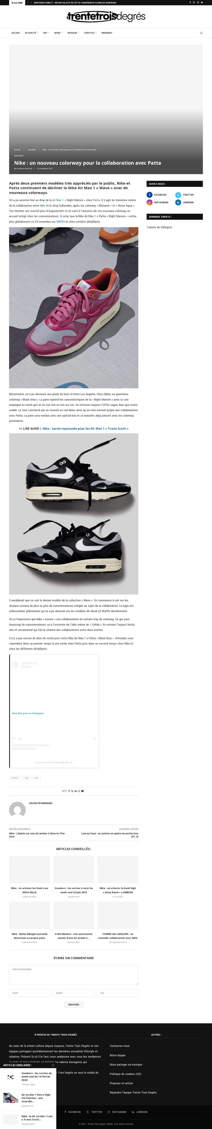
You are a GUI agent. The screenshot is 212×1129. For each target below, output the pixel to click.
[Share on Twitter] (72, 791)
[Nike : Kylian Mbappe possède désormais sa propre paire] (29, 915)
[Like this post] (65, 791)
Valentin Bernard (24, 168)
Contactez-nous (120, 1046)
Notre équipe (118, 1055)
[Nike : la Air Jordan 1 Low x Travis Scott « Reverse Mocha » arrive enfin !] (10, 1119)
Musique (72, 32)
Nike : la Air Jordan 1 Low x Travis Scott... (37, 1117)
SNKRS (60, 222)
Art (45, 32)
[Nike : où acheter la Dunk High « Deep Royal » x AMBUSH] (117, 869)
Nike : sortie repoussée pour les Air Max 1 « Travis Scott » (85, 428)
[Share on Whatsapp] (79, 791)
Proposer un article (121, 1083)
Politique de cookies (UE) (125, 1074)
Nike (42, 206)
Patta (96, 200)
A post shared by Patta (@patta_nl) (54, 762)
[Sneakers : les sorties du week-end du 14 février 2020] (10, 1076)
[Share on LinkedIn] (76, 791)
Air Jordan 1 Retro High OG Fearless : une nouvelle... (36, 1098)
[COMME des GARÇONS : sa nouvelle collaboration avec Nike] (117, 915)
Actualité (30, 32)
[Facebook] (190, 2)
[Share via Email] (82, 791)
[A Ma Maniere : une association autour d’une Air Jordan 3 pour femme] (73, 915)
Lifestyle (89, 32)
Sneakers (107, 32)
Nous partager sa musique (126, 1064)
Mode (57, 32)
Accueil (16, 32)
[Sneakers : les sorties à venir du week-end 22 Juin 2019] (73, 869)
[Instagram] (198, 2)
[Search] (201, 33)
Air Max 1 (58, 200)
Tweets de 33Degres (159, 227)
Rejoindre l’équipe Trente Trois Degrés (133, 1092)
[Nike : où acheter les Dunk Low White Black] (29, 869)
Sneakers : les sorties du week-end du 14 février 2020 (37, 1076)
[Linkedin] (202, 2)
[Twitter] (194, 2)
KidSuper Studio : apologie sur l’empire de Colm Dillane (65, 2)
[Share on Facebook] (69, 791)
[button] (27, 2)
